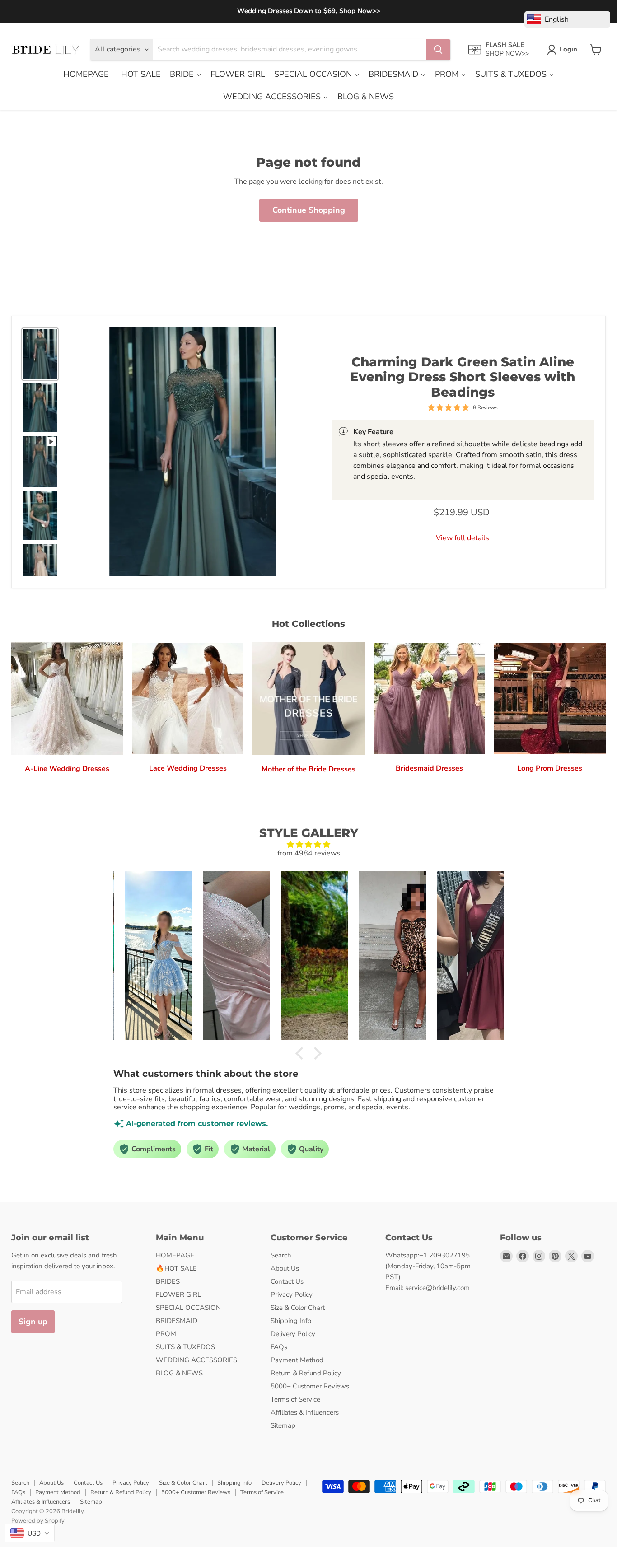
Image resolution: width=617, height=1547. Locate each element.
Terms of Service (295, 1399)
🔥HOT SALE (176, 1268)
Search (281, 1255)
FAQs (279, 1346)
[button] (301, 1053)
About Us (285, 1268)
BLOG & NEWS (179, 1373)
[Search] (438, 49)
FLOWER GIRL (178, 1294)
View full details (462, 538)
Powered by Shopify (38, 1521)
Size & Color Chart (298, 1307)
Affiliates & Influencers (305, 1412)
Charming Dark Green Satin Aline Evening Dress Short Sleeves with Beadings (462, 377)
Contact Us (287, 1281)
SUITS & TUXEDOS (185, 1346)
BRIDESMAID (176, 1320)
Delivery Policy (293, 1333)
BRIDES (168, 1281)
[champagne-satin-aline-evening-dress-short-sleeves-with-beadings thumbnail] (40, 568)
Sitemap (283, 1425)
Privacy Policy (292, 1294)
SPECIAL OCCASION (188, 1307)
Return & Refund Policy (306, 1373)
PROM (166, 1333)
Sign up (33, 1321)
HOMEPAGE (175, 1255)
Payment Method (297, 1360)
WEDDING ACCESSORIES (196, 1360)
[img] (308, 844)
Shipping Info (291, 1320)
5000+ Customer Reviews (310, 1386)
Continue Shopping (308, 210)
